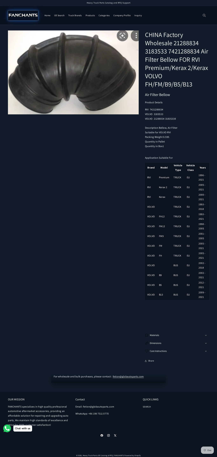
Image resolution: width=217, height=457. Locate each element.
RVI (147, 109)
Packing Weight (154, 137)
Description (152, 127)
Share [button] (151, 360)
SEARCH (147, 406)
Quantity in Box (154, 146)
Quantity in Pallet (155, 141)
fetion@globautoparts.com (128, 376)
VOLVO (149, 114)
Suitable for (152, 132)
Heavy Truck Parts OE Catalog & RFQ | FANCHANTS (103, 455)
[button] (204, 15)
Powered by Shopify (132, 455)
